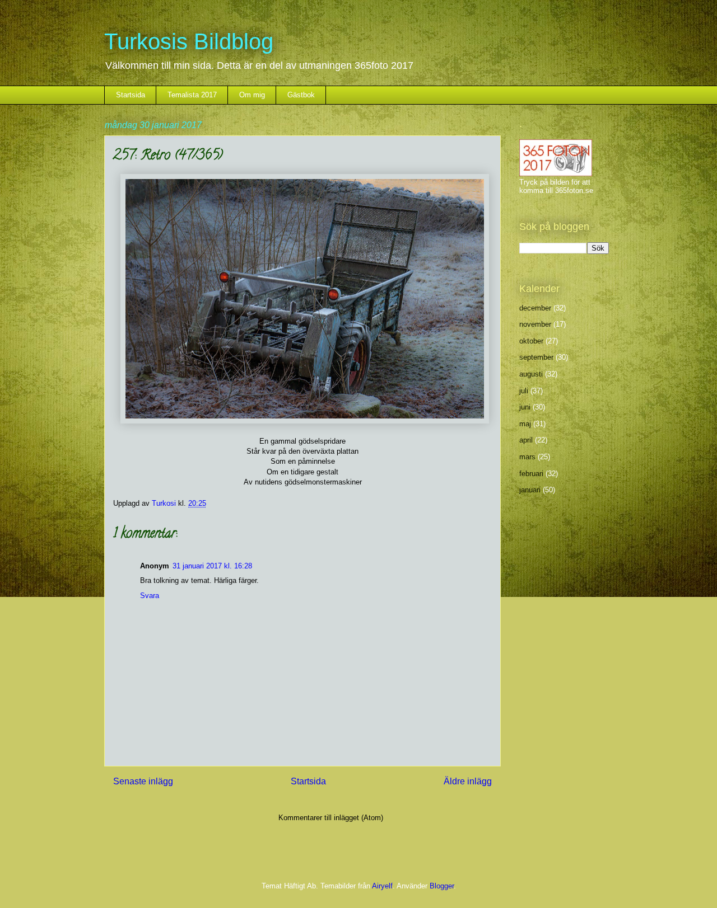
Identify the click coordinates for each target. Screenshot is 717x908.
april (526, 440)
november (535, 324)
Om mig (252, 95)
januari (530, 490)
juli (523, 391)
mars (527, 457)
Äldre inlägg (468, 781)
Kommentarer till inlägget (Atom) (330, 817)
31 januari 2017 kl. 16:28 (212, 566)
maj (525, 424)
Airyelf (382, 886)
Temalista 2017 (192, 95)
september (536, 357)
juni (524, 407)
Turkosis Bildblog (188, 41)
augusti (531, 374)
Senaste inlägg (143, 781)
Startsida (130, 95)
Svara (149, 595)
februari (531, 473)
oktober (531, 341)
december (535, 308)
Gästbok (301, 95)
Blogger (442, 886)
